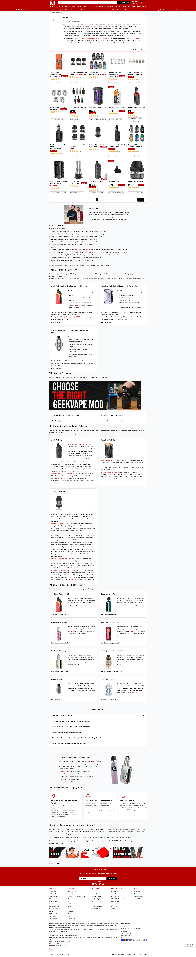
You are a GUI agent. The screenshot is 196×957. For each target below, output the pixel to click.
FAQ (92, 904)
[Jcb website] (136, 940)
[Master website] (125, 940)
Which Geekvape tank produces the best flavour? (69, 743)
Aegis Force (88, 249)
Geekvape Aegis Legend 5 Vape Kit (136, 108)
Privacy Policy (115, 891)
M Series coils (138, 38)
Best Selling (57, 6)
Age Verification (115, 908)
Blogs (144, 6)
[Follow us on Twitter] (96, 884)
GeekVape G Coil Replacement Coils (116, 108)
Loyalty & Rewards (139, 896)
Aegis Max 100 (89, 252)
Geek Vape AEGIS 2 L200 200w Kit (78, 108)
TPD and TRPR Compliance (118, 899)
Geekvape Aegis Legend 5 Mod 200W (97, 108)
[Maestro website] (133, 940)
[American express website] (128, 940)
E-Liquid (64, 6)
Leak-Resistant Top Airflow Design (65, 415)
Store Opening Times (97, 899)
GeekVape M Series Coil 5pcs (136, 72)
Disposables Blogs (54, 899)
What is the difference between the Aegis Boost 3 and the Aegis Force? (76, 738)
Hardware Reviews (54, 908)
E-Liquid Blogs (53, 901)
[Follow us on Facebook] (93, 884)
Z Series (128, 38)
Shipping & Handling (96, 906)
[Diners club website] (139, 940)
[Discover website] (142, 940)
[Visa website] (122, 940)
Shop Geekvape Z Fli (57, 699)
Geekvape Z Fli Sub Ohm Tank (97, 145)
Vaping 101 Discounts (97, 908)
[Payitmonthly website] (145, 940)
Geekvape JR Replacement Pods (135, 182)
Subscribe (112, 878)
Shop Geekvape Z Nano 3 (108, 699)
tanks (107, 31)
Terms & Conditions (116, 904)
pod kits (95, 26)
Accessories (132, 6)
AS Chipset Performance (62, 421)
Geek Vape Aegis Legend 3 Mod (59, 181)
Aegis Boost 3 (78, 249)
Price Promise (115, 906)
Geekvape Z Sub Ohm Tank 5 (59, 558)
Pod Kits (62, 774)
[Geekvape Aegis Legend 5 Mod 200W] (98, 105)
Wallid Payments (115, 901)
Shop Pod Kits (55, 322)
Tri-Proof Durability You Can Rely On (114, 415)
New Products (72, 891)
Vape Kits (80, 6)
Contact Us (63, 843)
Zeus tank (133, 631)
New (51, 6)
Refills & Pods (92, 6)
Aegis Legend (86, 38)
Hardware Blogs (54, 906)
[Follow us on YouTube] (103, 884)
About (92, 901)
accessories (104, 26)
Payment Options (96, 896)
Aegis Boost (93, 38)
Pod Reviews (53, 913)
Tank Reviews (53, 918)
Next (140, 200)
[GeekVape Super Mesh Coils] (59, 105)
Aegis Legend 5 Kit (76, 252)
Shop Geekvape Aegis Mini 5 (59, 643)
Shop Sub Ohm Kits (106, 322)
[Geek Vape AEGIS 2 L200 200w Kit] (78, 105)
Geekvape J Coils (74, 181)
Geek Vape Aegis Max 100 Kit (116, 145)
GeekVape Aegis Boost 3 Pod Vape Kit (97, 182)
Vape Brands (53, 896)
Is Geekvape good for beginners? (63, 715)
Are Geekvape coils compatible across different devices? (71, 727)
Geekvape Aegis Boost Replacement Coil (114, 73)
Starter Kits (63, 782)
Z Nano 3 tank (60, 478)
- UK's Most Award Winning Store (75, 9)
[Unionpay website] (130, 940)
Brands (139, 6)
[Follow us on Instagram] (100, 884)
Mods (103, 6)
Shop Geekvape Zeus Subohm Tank (111, 671)
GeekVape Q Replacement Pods (78, 72)
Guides (51, 904)
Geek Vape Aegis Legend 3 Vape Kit (57, 145)
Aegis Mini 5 (76, 317)
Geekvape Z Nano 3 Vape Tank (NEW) (62, 570)
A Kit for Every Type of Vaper (111, 421)
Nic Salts (63, 779)
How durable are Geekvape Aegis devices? (66, 732)
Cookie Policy (115, 894)
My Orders (137, 891)
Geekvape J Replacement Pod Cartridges (78, 145)
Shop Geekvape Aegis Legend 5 (60, 671)
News (51, 911)
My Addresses (138, 894)
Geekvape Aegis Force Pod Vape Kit (61, 462)
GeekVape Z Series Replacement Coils (55, 73)
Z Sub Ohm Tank (105, 38)
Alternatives (123, 6)
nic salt (94, 761)
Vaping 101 (67, 24)
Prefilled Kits (72, 6)
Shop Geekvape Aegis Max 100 (110, 643)
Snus (69, 916)
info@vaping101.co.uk (126, 935)
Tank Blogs (52, 916)
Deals (116, 6)
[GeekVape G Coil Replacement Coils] (117, 105)
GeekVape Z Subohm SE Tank (136, 145)
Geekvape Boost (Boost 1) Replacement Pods (115, 182)
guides (66, 831)
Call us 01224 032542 (126, 933)
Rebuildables (110, 6)
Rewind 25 (137, 899)
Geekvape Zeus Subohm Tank (97, 72)
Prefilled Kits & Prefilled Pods (76, 896)
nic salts (78, 305)
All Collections (53, 894)
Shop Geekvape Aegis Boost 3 (60, 614)
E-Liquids (70, 894)
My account (134, 3)
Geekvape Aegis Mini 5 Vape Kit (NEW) (62, 473)
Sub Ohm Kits (64, 771)
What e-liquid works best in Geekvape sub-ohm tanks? (71, 721)
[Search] (119, 2)
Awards (93, 891)
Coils (99, 6)
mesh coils (89, 26)
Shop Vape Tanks (56, 368)
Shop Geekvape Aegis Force (109, 614)
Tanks (85, 6)
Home (53, 12)
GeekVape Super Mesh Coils (58, 107)
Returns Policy (115, 896)
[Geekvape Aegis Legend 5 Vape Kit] (137, 105)
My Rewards (125, 2)
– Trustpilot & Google (26, 9)
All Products (52, 891)
